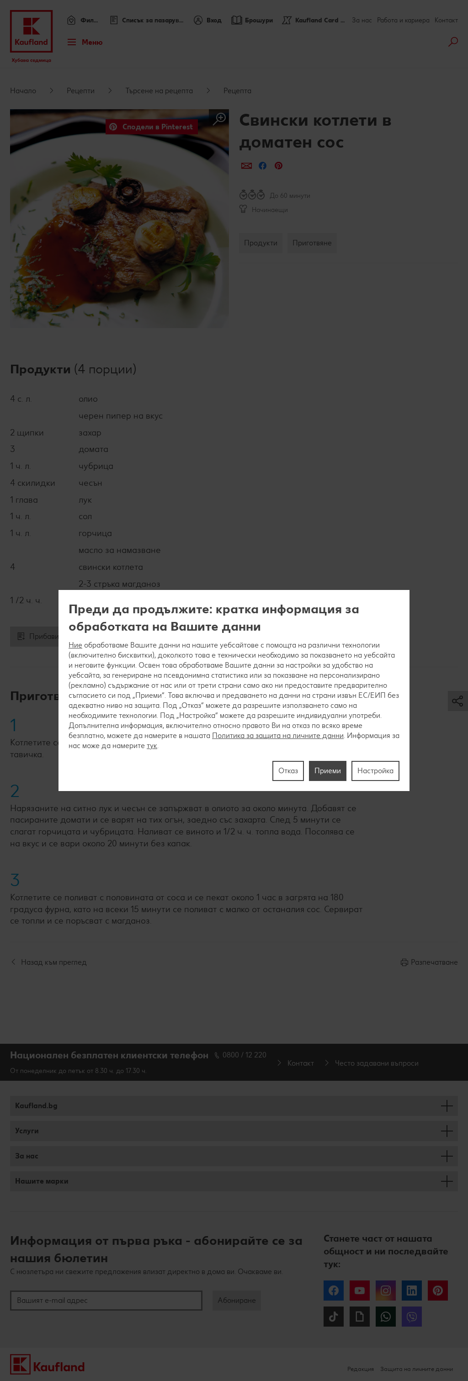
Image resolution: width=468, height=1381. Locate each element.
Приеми (327, 770)
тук (152, 745)
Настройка (375, 770)
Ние (75, 645)
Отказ (288, 770)
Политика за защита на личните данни (278, 735)
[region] (234, 690)
